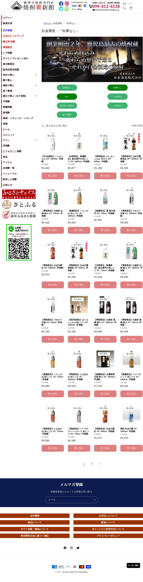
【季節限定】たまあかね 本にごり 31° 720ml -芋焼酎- (52, 431)
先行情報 (7, 30)
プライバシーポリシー (108, 536)
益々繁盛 (7, 91)
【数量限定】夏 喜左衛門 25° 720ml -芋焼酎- (104, 212)
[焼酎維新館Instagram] (66, 3)
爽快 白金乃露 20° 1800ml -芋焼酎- (128, 430)
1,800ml (117, 106)
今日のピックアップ (13, 36)
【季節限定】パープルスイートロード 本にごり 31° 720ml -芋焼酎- (78, 431)
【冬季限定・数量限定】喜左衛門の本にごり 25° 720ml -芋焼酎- (104, 268)
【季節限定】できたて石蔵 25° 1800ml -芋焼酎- (131, 213)
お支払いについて (108, 515)
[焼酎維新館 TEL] (105, 5)
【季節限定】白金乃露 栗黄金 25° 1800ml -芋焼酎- (131, 159)
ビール (6, 129)
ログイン (7, 17)
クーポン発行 (133, 565)
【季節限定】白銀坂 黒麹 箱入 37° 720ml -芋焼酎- (130, 322)
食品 (5, 157)
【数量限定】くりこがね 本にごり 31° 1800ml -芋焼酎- (78, 213)
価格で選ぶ (20, 85)
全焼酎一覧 (9, 168)
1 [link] (84, 464)
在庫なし (117, 88)
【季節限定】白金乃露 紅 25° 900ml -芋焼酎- (104, 430)
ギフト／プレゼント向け (15, 58)
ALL (67, 96)
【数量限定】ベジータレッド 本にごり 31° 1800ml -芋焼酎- (130, 377)
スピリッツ (9, 135)
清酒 (5, 124)
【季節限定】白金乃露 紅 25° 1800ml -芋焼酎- (53, 266)
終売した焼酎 (10, 179)
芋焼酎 (6, 101)
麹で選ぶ (7, 80)
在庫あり (67, 88)
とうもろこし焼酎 (12, 151)
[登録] (94, 499)
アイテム (7, 162)
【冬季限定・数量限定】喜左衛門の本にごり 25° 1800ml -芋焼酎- (79, 159)
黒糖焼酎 (7, 107)
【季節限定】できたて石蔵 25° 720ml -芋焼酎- (52, 322)
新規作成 (7, 23)
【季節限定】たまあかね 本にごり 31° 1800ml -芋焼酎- (78, 377)
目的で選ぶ (20, 75)
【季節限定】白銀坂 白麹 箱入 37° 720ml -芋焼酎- (52, 213)
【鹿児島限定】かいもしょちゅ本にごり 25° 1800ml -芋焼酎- (78, 322)
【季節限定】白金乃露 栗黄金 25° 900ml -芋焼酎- (78, 268)
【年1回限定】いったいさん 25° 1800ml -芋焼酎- (52, 159)
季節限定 (7, 47)
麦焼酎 (6, 112)
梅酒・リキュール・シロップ (18, 118)
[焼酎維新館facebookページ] (60, 3)
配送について (108, 522)
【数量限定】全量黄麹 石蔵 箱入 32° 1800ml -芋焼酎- (105, 377)
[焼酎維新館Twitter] (60, 9)
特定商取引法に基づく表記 (35, 536)
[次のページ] (100, 463)
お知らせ (7, 185)
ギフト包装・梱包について (35, 529)
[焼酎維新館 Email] (105, 10)
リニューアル (10, 173)
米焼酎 (6, 145)
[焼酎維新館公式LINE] (66, 9)
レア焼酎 (7, 53)
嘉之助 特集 (9, 41)
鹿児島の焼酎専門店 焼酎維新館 (75, 572)
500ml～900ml (67, 106)
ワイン (20, 140)
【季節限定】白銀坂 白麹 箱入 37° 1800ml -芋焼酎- (131, 268)
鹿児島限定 (9, 64)
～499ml (117, 96)
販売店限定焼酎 (11, 69)
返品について (35, 522)
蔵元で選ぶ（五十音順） (20, 96)
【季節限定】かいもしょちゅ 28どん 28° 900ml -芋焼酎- (104, 159)
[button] (124, 8)
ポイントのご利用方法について (108, 529)
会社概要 (35, 515)
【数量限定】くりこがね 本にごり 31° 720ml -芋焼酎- (52, 377)
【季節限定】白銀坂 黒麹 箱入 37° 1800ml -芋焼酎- (105, 322)
